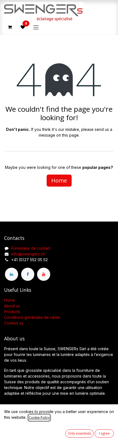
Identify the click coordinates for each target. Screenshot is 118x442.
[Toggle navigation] (35, 27)
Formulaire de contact (30, 248)
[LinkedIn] (11, 274)
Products (12, 311)
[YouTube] (43, 274)
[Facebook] (27, 274)
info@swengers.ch (28, 254)
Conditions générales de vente (32, 317)
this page (70, 135)
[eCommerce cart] (9, 27)
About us (12, 305)
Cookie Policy (39, 417)
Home (59, 180)
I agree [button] (104, 433)
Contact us (13, 323)
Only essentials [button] (79, 433)
